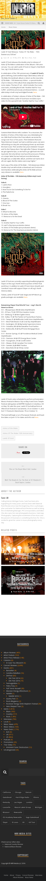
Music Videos (9, 727)
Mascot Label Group (23, 807)
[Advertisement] (19, 616)
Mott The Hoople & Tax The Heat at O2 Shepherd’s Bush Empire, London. (23, 481)
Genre (6, 709)
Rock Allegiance (12, 701)
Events (6, 668)
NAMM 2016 (14, 696)
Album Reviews (10, 652)
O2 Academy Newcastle (12, 817)
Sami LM (6, 58)
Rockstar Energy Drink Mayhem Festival (22, 704)
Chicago (18, 792)
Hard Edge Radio (22, 797)
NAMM (9, 693)
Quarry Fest (10, 698)
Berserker (10, 670)
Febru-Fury (10, 686)
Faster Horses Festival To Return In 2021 (29, 23)
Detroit (28, 792)
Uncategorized (9, 750)
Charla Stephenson (18, 561)
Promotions (8, 742)
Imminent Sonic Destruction (17, 747)
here (35, 92)
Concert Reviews (10, 665)
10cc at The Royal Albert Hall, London (22, 469)
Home (3, 27)
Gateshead (7, 797)
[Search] (39, 23)
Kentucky (6, 802)
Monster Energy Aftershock (17, 691)
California (7, 792)
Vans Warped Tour (13, 706)
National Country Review (14, 844)
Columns (7, 660)
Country (9, 714)
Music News (28, 58)
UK (7, 734)
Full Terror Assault (13, 688)
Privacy (18, 875)
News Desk (8, 729)
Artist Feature (9, 655)
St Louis (15, 822)
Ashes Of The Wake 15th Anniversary (17, 433)
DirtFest (9, 675)
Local (6, 721)
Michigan (38, 807)
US (7, 737)
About (12, 875)
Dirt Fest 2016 (14, 681)
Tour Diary (8, 745)
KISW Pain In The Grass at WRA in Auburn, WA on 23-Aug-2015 (24, 556)
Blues (8, 711)
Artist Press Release (12, 658)
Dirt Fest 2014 (14, 678)
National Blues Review (13, 847)
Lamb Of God (8, 438)
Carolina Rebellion (13, 673)
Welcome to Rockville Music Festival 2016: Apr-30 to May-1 (24, 586)
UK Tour (32, 822)
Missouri (6, 812)
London (29, 802)
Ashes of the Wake (10, 428)
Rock (34, 58)
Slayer (5, 822)
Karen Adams (17, 592)
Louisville (6, 807)
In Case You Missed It (14, 663)
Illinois (36, 797)
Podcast (7, 739)
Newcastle (18, 812)
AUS (7, 732)
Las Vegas (18, 802)
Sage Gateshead (32, 817)
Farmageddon (11, 683)
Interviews (8, 719)
